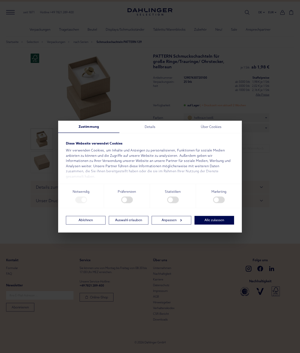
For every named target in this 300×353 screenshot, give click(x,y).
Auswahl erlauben (128, 220)
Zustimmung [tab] (89, 126)
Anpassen (169, 220)
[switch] (127, 199)
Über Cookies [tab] (211, 126)
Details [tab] (150, 126)
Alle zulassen (214, 220)
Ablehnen (86, 220)
